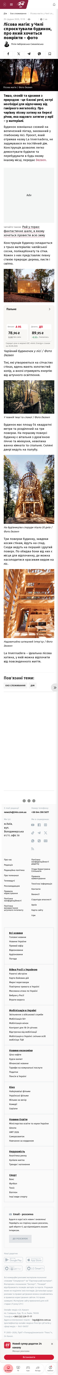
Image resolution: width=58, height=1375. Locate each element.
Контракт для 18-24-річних (23, 1027)
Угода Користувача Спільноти (40, 870)
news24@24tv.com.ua (15, 812)
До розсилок (20, 1239)
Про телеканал (11, 876)
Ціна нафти (15, 1054)
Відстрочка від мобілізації (23, 1032)
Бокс (11, 1179)
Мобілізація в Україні (22, 1010)
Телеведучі (9, 881)
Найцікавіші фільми (19, 1091)
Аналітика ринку (18, 1155)
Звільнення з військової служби (26, 1014)
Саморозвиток (16, 1136)
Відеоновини (16, 950)
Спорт (13, 1175)
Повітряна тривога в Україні (24, 986)
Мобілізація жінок (18, 1023)
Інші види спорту (18, 1196)
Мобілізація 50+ (17, 1019)
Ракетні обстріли (18, 973)
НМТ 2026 (14, 1132)
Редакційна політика (14, 870)
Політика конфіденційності (13, 900)
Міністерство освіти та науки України (29, 1123)
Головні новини (17, 937)
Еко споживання (18, 14)
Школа (12, 1128)
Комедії (13, 1104)
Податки (13, 1072)
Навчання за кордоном (21, 1140)
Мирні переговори (19, 982)
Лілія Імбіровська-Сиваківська (27, 44)
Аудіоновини (16, 954)
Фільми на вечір (17, 1100)
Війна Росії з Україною (23, 969)
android (13, 1259)
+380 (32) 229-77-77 (22, 1316)
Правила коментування (38, 877)
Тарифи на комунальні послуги (25, 1067)
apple (35, 1259)
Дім (6, 14)
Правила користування (11, 892)
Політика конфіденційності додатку (40, 862)
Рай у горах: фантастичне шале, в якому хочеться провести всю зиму (24, 231)
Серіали (13, 1108)
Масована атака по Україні (23, 991)
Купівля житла (16, 1160)
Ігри (33, 915)
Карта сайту (37, 910)
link (32, 825)
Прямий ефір (16, 945)
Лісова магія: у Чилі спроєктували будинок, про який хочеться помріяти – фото (42, 14)
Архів (34, 905)
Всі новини (16, 932)
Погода (13, 958)
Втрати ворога (16, 999)
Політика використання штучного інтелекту (13, 908)
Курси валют (16, 1059)
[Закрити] (52, 1343)
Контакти (35, 889)
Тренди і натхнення (19, 1164)
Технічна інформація (41, 884)
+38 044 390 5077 (40, 812)
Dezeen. (41, 160)
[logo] (21, 4)
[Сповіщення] (54, 4)
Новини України (17, 941)
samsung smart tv (35, 1268)
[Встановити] (29, 1350)
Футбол (13, 1183)
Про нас (8, 860)
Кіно (12, 1087)
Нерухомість (17, 1151)
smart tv (13, 1268)
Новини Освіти (18, 1119)
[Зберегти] (49, 53)
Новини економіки (21, 1050)
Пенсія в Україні (17, 1076)
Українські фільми (19, 1095)
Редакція (8, 865)
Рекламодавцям (12, 886)
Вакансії (35, 894)
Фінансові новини (19, 1063)
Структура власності (41, 900)
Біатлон (13, 1192)
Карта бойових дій (19, 978)
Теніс (12, 1188)
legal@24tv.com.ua (41, 1320)
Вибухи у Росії (16, 995)
